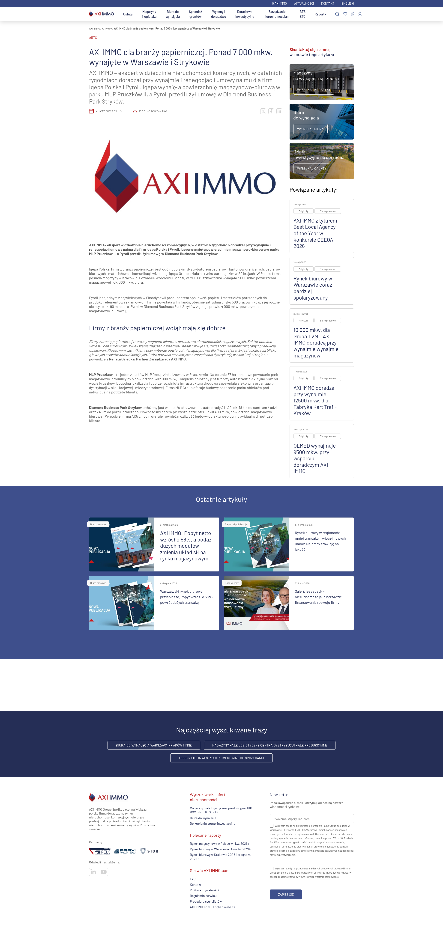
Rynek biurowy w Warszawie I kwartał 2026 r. (221, 849)
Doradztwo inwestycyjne (244, 14)
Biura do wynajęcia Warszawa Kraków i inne (154, 745)
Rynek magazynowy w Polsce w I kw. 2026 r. (220, 843)
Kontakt (327, 3)
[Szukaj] (337, 14)
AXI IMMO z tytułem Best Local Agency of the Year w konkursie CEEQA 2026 (315, 233)
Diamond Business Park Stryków (115, 407)
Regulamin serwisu (203, 896)
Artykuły (107, 28)
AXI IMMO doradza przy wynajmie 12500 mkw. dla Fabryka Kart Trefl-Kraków (315, 400)
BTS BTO (302, 14)
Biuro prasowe (328, 211)
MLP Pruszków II (102, 374)
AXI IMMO (94, 28)
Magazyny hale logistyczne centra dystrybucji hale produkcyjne (269, 745)
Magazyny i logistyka (149, 14)
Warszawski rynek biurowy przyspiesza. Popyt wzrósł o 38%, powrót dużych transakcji (186, 596)
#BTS (93, 37)
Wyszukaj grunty (311, 168)
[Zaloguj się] (360, 14)
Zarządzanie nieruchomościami (276, 14)
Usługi (128, 14)
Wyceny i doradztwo (218, 14)
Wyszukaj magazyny (313, 90)
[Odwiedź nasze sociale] (93, 872)
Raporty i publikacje (236, 524)
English (347, 3)
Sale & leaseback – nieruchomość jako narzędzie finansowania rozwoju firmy (318, 596)
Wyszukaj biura (310, 129)
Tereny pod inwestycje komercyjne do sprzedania (221, 758)
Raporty (320, 14)
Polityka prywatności (204, 890)
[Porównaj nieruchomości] (352, 14)
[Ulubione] (345, 14)
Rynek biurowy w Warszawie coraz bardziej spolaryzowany (312, 288)
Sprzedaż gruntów (195, 14)
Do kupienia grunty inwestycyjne (212, 823)
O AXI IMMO (279, 3)
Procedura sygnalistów (206, 901)
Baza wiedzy (232, 582)
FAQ (192, 879)
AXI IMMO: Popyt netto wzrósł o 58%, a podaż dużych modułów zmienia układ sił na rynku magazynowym (185, 546)
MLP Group (153, 374)
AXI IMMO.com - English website (212, 907)
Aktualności (304, 3)
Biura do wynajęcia (173, 14)
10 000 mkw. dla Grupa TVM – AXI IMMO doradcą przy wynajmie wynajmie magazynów (315, 342)
